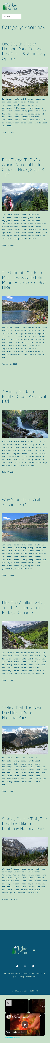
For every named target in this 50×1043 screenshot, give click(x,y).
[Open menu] (46, 6)
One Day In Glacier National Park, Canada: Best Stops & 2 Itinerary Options (24, 51)
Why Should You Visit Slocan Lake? (21, 502)
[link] (8, 1017)
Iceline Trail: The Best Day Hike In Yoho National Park (21, 712)
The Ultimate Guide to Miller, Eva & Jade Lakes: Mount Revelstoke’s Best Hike (24, 280)
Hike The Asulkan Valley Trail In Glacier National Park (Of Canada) (23, 607)
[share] (40, 1016)
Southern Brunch (20, 1016)
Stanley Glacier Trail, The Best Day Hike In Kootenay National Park (24, 823)
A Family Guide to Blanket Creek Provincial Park (24, 396)
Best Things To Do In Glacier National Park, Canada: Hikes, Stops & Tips (23, 167)
